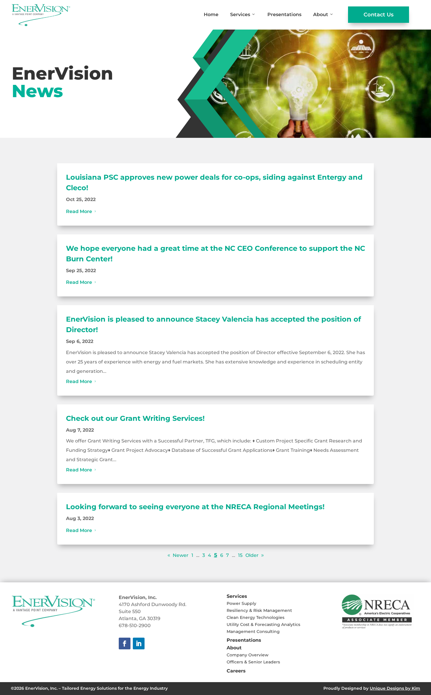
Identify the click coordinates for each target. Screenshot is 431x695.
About (320, 14)
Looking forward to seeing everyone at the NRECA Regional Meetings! (195, 506)
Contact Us (378, 14)
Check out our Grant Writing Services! (135, 418)
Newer (181, 555)
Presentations (284, 14)
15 (240, 555)
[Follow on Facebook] (124, 643)
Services (240, 14)
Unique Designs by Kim (395, 688)
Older (252, 555)
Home (211, 14)
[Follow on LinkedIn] (139, 643)
